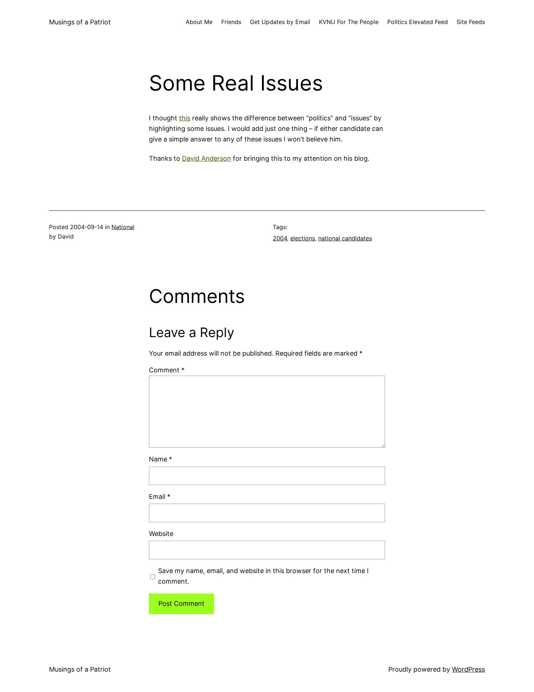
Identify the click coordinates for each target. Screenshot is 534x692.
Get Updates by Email (280, 21)
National (123, 227)
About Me (199, 21)
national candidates (345, 238)
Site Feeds (471, 21)
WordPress (468, 669)
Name (160, 459)
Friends (231, 21)
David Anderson (206, 158)
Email (159, 496)
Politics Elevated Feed (417, 21)
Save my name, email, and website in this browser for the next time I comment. (263, 576)
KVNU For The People (349, 21)
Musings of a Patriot (80, 22)
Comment (167, 370)
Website (161, 533)
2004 (280, 238)
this (184, 118)
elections (302, 238)
